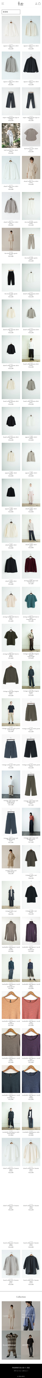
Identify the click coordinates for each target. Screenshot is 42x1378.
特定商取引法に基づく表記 (21, 1367)
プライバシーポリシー (21, 1371)
